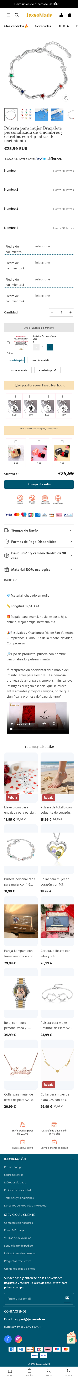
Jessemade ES (43, 1364)
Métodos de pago (15, 1182)
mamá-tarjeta (16, 360)
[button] (8, 15)
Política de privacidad (17, 1190)
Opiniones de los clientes (19, 1269)
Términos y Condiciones (19, 1198)
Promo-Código (13, 1167)
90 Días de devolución (17, 1238)
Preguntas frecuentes (17, 1261)
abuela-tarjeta (19, 370)
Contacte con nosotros (18, 1223)
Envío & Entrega (14, 1230)
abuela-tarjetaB (47, 370)
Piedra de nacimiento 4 (14, 298)
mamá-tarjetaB (40, 360)
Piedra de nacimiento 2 (14, 265)
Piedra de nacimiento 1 (14, 249)
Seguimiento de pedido (18, 1246)
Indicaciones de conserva (20, 1253)
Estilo (10, 353)
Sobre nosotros (13, 1175)
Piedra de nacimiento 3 (14, 282)
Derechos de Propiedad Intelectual (25, 1205)
